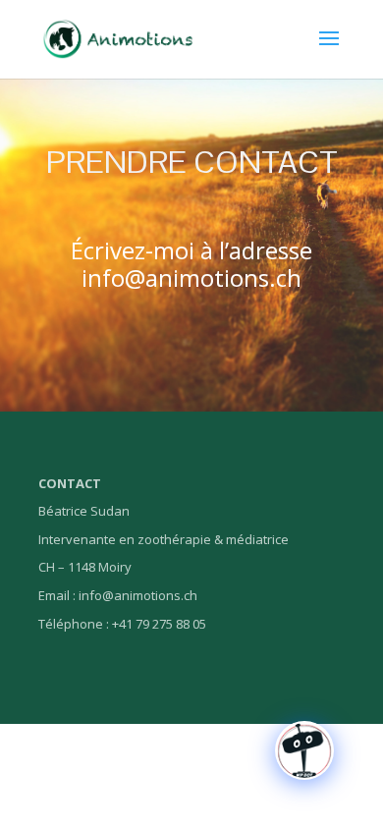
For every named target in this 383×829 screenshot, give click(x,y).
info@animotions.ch (191, 277)
